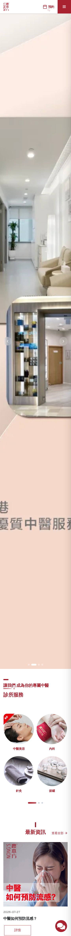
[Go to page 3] (42, 803)
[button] (19, 733)
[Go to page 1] (32, 803)
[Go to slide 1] (29, 665)
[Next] (62, 889)
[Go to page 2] (39, 803)
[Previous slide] (7, 341)
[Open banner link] (35, 341)
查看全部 (58, 833)
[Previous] (9, 889)
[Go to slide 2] (32, 665)
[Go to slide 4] (42, 665)
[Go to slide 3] (37, 665)
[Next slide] (63, 341)
